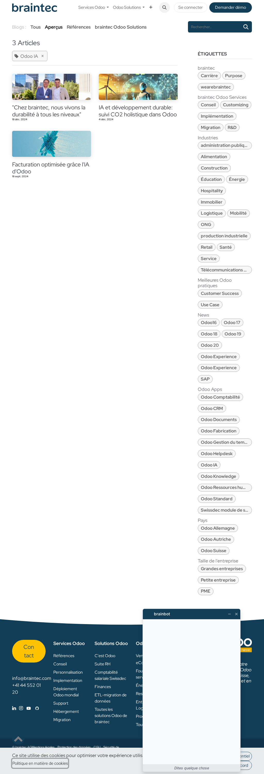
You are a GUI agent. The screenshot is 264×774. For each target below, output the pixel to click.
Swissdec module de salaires (226, 510)
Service (209, 258)
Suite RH (102, 664)
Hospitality (212, 191)
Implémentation (217, 116)
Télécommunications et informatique (226, 270)
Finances (103, 686)
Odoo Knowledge (218, 476)
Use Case (210, 305)
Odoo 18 (209, 334)
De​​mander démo (230, 7)
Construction (214, 168)
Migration (210, 127)
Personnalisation (68, 672)
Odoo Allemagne (218, 528)
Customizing (235, 105)
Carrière (209, 75)
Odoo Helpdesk (217, 453)
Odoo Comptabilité (220, 397)
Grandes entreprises (222, 568)
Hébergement (66, 711)
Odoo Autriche (216, 539)
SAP (205, 379)
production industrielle (224, 236)
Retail (206, 247)
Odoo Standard (217, 499)
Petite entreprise (218, 580)
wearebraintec (216, 87)
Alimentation (214, 156)
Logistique (212, 213)
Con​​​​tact (28, 651)
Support (60, 703)
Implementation (67, 680)
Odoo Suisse (213, 550)
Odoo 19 (233, 334)
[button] (164, 7)
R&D (232, 127)
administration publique (225, 145)
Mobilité (238, 213)
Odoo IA (209, 465)
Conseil (208, 105)
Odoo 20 (210, 345)
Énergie (237, 179)
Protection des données (73, 747)
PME (205, 591)
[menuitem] (93, 7)
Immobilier (211, 202)
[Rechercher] (246, 27)
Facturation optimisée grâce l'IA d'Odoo (50, 168)
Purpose (233, 75)
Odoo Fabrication (218, 431)
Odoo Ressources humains (226, 487)
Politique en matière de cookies (40, 763)
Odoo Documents (219, 419)
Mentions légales (43, 747)
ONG (206, 224)
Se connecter (190, 7)
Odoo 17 (232, 322)
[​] (25, 708)
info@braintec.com (31, 678)
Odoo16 (209, 322)
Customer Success (220, 293)
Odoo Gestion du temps (225, 442)
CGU (97, 747)
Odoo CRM (212, 408)
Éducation (211, 179)
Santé (226, 247)
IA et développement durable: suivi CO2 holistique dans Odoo (138, 111)
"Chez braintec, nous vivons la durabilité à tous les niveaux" (48, 111)
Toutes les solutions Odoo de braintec (111, 715)
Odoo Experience (219, 356)
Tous (35, 27)
